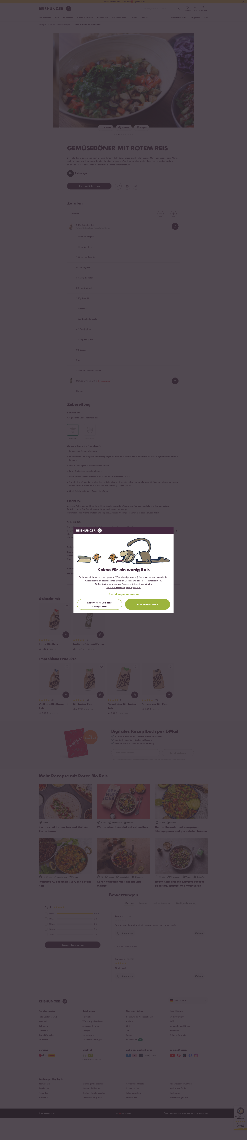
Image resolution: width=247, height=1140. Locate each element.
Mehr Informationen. (115, 588)
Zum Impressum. (133, 588)
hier (142, 584)
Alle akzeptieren (147, 604)
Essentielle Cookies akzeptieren (99, 604)
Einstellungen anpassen (123, 594)
